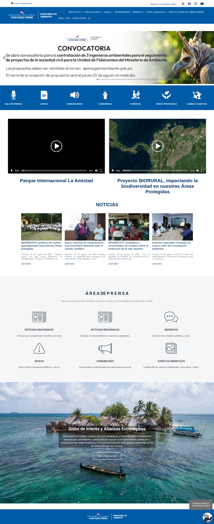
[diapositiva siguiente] (209, 57)
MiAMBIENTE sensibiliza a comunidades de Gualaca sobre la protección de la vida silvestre (128, 245)
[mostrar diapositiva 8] (113, 79)
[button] (89, 18)
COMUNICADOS (74, 104)
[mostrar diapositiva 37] (176, 79)
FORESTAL (135, 104)
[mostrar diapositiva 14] (126, 79)
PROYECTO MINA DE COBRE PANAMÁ (186, 12)
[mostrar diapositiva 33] (167, 79)
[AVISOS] (39, 348)
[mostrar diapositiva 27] (154, 79)
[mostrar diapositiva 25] (150, 79)
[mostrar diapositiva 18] (134, 79)
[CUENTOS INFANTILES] (171, 348)
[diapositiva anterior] (4, 57)
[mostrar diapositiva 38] (178, 79)
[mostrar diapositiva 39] (180, 79)
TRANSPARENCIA (122, 12)
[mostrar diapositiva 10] (117, 79)
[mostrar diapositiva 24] (147, 79)
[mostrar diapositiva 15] (128, 79)
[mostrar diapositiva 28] (156, 79)
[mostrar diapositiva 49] (202, 79)
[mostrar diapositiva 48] (200, 79)
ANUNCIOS (171, 329)
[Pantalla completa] (101, 170)
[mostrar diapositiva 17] (132, 79)
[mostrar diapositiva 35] (172, 79)
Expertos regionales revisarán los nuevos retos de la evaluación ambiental (171, 245)
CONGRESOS (105, 104)
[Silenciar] (96, 170)
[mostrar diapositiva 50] (204, 79)
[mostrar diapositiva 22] (143, 79)
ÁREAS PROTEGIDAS (166, 104)
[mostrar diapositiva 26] (152, 79)
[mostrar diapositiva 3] (102, 79)
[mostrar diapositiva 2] (99, 79)
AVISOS (44, 104)
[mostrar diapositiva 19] (137, 79)
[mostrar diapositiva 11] (119, 79)
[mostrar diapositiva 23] (145, 79)
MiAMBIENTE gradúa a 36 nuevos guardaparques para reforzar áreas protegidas (41, 245)
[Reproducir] (11, 170)
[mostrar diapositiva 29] (158, 79)
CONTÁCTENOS (79, 18)
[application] (56, 146)
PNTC (67, 18)
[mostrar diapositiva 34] (169, 79)
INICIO (61, 12)
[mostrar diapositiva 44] (191, 79)
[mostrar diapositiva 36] (174, 79)
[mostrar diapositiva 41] (185, 79)
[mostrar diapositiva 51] (206, 79)
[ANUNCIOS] (171, 317)
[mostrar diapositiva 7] (110, 79)
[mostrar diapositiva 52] (209, 79)
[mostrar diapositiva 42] (187, 79)
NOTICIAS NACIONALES (39, 329)
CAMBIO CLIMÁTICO (197, 104)
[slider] (54, 170)
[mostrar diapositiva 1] (97, 79)
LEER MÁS (26, 264)
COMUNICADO (105, 361)
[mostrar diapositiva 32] (165, 79)
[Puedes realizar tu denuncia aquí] (207, 517)
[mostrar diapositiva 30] (161, 79)
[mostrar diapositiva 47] (198, 79)
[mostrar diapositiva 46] (196, 79)
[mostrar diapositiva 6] (108, 79)
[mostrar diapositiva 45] (193, 79)
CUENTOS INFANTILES (171, 361)
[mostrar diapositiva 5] (106, 79)
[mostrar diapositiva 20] (139, 79)
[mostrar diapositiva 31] (163, 79)
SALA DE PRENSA (13, 104)
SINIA (60, 18)
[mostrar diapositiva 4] (104, 79)
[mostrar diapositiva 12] (121, 79)
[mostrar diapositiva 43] (189, 79)
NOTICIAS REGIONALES (105, 329)
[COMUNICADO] (105, 348)
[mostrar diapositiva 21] (141, 79)
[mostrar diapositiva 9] (115, 79)
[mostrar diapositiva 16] (130, 79)
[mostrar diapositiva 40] (182, 79)
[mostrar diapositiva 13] (123, 79)
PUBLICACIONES (93, 12)
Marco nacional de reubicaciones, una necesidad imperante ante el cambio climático (84, 245)
